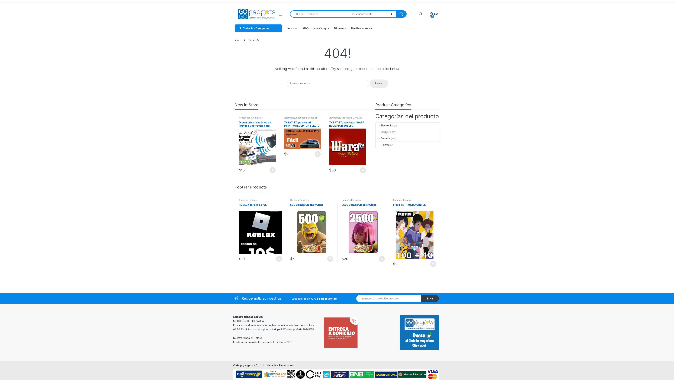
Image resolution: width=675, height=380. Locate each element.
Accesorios (244, 117)
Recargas (304, 200)
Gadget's (386, 131)
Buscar (379, 83)
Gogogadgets (244, 365)
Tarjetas (252, 200)
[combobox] (319, 14)
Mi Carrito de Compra (316, 28)
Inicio (290, 28)
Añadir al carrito (272, 170)
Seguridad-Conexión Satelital (301, 118)
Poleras (385, 144)
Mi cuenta (340, 28)
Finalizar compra (361, 28)
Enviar (430, 298)
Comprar (330, 259)
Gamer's (385, 138)
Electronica (256, 117)
